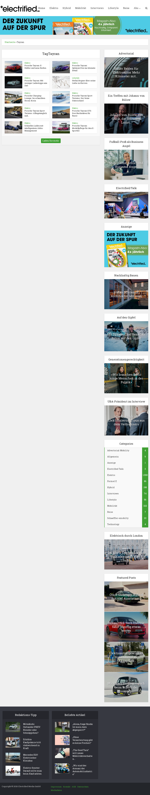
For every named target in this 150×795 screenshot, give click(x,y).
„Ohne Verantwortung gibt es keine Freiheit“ (83, 740)
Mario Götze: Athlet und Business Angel (126, 165)
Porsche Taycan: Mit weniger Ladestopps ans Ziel (35, 83)
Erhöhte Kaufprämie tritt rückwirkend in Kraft (32, 744)
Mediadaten (56, 790)
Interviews (97, 8)
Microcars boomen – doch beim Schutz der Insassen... (126, 687)
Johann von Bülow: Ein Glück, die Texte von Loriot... (126, 118)
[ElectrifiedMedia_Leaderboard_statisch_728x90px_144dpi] (75, 25)
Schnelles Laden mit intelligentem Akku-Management (33, 128)
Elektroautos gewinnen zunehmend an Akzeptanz (126, 657)
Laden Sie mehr (50, 140)
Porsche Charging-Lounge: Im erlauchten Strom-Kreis (34, 98)
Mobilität (80, 8)
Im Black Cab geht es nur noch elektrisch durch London (126, 556)
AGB (74, 786)
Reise (126, 8)
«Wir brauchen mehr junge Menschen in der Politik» (126, 378)
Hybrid (67, 8)
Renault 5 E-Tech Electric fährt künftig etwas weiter (126, 626)
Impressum (56, 786)
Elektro (54, 8)
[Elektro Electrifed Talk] (126, 204)
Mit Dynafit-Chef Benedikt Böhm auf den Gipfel (126, 336)
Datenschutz (83, 786)
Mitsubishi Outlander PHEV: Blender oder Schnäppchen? (32, 728)
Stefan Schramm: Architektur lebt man (126, 294)
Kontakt (66, 786)
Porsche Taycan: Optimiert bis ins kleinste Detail (83, 68)
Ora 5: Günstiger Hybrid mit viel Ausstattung (126, 596)
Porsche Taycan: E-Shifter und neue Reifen (35, 66)
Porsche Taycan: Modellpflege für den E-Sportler (83, 128)
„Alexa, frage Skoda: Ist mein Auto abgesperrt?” (83, 727)
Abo (136, 8)
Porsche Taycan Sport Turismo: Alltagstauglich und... (35, 113)
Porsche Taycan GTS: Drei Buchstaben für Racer (82, 113)
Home (41, 8)
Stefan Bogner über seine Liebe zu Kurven (84, 81)
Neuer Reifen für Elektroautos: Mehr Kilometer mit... (126, 72)
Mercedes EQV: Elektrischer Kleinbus (30, 757)
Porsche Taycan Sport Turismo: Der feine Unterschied (82, 98)
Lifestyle (113, 8)
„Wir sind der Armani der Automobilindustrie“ (82, 770)
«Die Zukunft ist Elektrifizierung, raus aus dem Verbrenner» (126, 420)
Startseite (10, 42)
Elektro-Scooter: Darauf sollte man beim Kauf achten (32, 770)
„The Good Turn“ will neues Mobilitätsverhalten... (82, 754)
